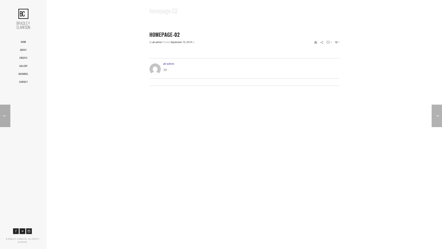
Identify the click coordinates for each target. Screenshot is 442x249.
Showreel (23, 74)
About (23, 50)
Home (23, 42)
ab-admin (157, 42)
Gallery (23, 66)
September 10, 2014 (181, 42)
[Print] (315, 42)
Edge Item (315, 19)
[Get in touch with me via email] (165, 69)
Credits (23, 57)
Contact (23, 82)
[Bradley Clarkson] (23, 19)
